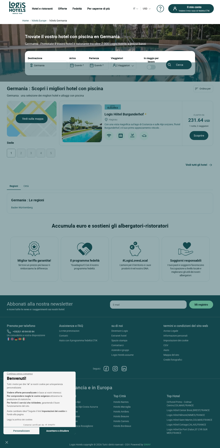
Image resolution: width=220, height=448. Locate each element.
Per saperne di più (98, 8)
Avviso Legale (170, 330)
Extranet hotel (118, 335)
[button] (7, 442)
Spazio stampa (119, 340)
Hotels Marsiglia (122, 406)
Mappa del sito (171, 354)
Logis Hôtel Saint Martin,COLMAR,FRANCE (189, 419)
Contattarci (117, 345)
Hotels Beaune (121, 416)
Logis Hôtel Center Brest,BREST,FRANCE (188, 410)
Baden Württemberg (22, 207)
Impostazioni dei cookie (175, 340)
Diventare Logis (119, 330)
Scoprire (199, 135)
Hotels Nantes (121, 402)
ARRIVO (72, 58)
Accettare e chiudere (57, 430)
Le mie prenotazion (69, 330)
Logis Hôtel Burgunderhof (124, 114)
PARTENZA (94, 58)
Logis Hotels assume (122, 354)
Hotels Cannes (121, 421)
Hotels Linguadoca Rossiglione (76, 426)
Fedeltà (77, 8)
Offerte (62, 8)
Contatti (63, 335)
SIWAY (147, 444)
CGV (165, 345)
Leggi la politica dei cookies (19, 419)
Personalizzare (21, 430)
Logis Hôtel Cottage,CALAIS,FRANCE (186, 424)
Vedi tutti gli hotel (196, 165)
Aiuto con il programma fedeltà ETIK (78, 340)
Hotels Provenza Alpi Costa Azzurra (79, 406)
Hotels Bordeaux (122, 426)
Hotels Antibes (121, 411)
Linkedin (124, 369)
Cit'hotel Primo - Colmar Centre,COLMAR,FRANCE (180, 403)
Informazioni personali (175, 335)
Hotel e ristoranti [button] (42, 8)
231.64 (199, 120)
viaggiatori (117, 58)
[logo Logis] (17, 7)
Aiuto (166, 350)
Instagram (115, 369)
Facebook (106, 369)
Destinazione (35, 58)
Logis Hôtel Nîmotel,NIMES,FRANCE (186, 415)
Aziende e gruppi (120, 350)
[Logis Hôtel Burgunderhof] (82, 123)
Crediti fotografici (172, 359)
